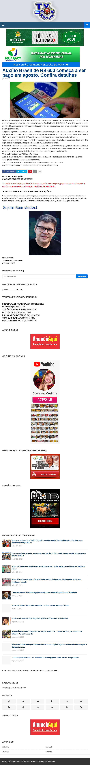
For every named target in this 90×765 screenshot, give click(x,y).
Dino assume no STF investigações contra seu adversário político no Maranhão (44, 593)
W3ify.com (26, 761)
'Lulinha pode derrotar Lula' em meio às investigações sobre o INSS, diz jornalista (45, 658)
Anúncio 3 (5, 752)
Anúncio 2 (49, 747)
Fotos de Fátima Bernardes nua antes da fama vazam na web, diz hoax (40, 605)
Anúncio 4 (49, 752)
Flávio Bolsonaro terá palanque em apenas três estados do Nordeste (40, 618)
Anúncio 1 (5, 747)
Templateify (14, 761)
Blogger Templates (48, 761)
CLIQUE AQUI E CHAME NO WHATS (14, 688)
